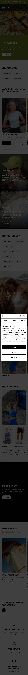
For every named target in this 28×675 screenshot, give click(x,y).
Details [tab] (14, 320)
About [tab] (23, 320)
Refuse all (14, 357)
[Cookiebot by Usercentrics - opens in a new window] (19, 316)
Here (10, 341)
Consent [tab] (5, 320)
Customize (13, 352)
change (23, 338)
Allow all (14, 347)
